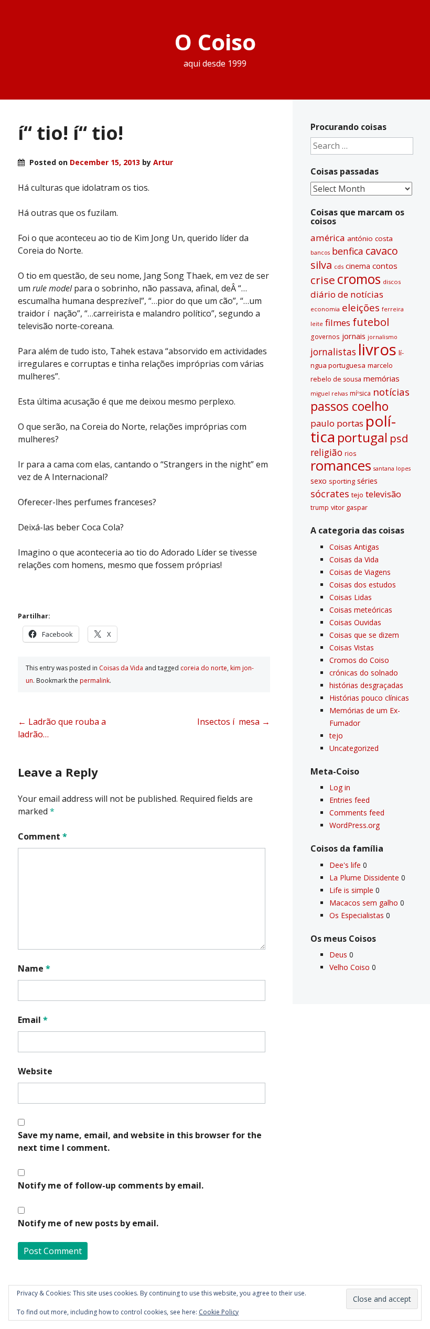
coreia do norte (203, 667)
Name (34, 968)
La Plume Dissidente (364, 878)
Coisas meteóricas (360, 610)
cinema (358, 266)
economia (325, 309)
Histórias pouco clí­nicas (369, 698)
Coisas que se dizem (364, 635)
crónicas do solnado (363, 673)
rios (351, 453)
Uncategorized (354, 748)
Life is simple (351, 890)
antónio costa (370, 238)
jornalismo (382, 337)
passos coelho (349, 406)
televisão (383, 494)
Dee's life (345, 865)
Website (35, 1071)
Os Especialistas (356, 915)
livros (377, 349)
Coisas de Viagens (360, 572)
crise (322, 280)
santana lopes (392, 468)
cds (338, 266)
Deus (338, 955)
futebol (370, 321)
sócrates (329, 493)
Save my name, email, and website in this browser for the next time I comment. (140, 1141)
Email (33, 1020)
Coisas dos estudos (362, 585)
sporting (342, 481)
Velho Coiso (349, 967)
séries (367, 481)
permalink (95, 680)
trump (319, 507)
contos (384, 265)
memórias (381, 378)
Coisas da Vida (121, 667)
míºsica (360, 393)
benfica (347, 251)
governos (325, 336)
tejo (357, 494)
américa (327, 238)
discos (392, 282)
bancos (320, 252)
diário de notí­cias (346, 294)
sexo (318, 481)
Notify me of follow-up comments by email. (110, 1185)
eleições (361, 307)
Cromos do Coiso (359, 660)
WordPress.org (354, 825)
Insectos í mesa (233, 721)
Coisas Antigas (354, 547)
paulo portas (336, 423)
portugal (362, 437)
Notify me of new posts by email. (88, 1223)
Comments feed (356, 813)
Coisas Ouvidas (355, 622)
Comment (42, 836)
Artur (163, 162)
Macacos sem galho (363, 903)
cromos (359, 279)
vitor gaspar (349, 507)
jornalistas (333, 351)
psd (399, 438)
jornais (354, 336)
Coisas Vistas (351, 647)
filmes (337, 323)
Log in (339, 787)
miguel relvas (329, 393)
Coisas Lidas (350, 597)
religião (326, 452)
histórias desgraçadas (366, 685)
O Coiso (215, 42)
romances (340, 465)
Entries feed (349, 800)
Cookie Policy (219, 1312)
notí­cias (391, 392)
